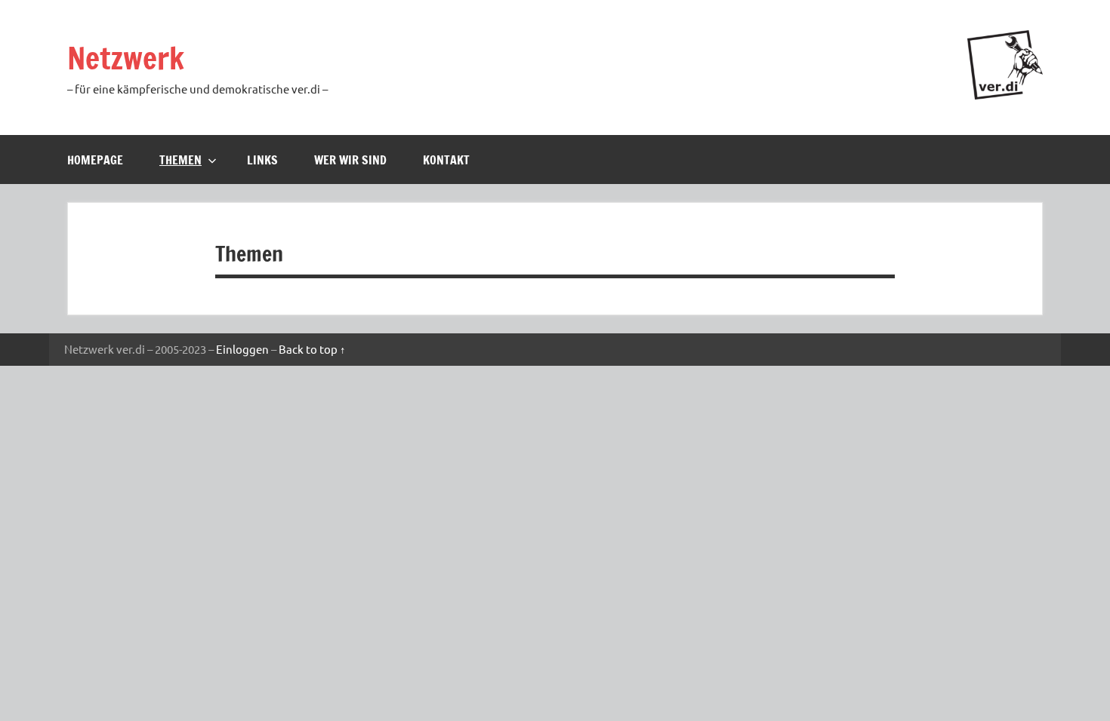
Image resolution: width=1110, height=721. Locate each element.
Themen (180, 160)
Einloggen (242, 349)
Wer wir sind (350, 160)
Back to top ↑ (312, 349)
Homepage (95, 160)
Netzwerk (125, 57)
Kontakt (446, 160)
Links (262, 160)
